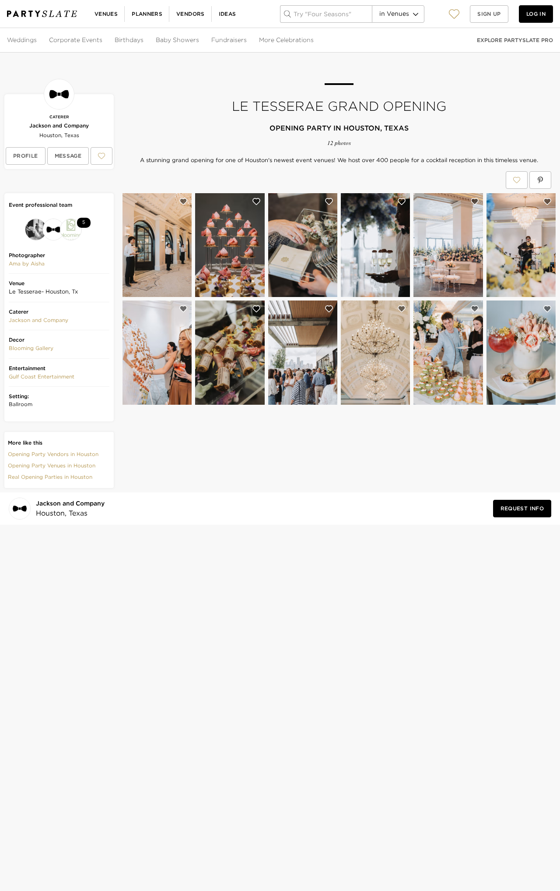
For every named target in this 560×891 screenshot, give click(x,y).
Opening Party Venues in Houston (51, 465)
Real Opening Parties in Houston (50, 477)
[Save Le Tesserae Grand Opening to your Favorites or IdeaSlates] (517, 180)
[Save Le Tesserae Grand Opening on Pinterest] (540, 180)
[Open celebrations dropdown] (314, 40)
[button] (454, 14)
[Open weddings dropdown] (37, 40)
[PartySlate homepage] (42, 14)
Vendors (190, 14)
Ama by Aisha (27, 263)
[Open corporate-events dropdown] (103, 40)
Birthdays (129, 39)
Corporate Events (75, 39)
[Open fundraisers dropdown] (247, 40)
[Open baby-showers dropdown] (200, 40)
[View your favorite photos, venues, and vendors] (454, 14)
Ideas (227, 14)
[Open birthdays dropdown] (144, 40)
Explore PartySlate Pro (515, 40)
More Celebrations (286, 39)
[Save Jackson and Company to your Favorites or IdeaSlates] (101, 156)
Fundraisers (229, 39)
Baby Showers (177, 39)
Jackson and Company (59, 125)
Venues (106, 14)
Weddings (22, 39)
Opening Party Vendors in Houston (53, 454)
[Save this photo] (183, 201)
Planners (147, 14)
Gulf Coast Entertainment (41, 376)
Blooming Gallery (31, 348)
